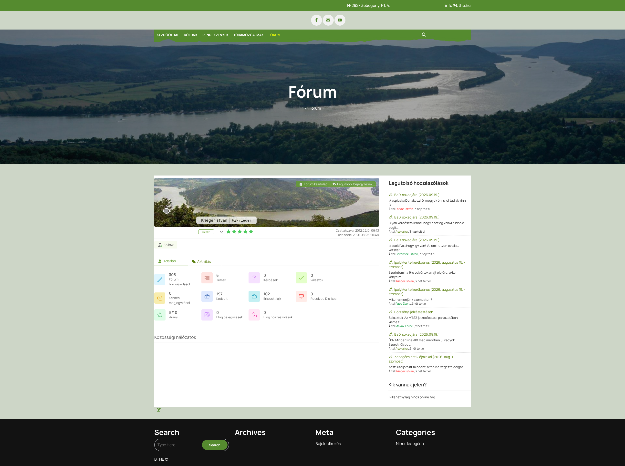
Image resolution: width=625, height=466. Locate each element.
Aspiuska (402, 231)
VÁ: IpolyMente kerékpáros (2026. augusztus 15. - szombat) (427, 264)
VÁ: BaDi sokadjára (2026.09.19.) (414, 194)
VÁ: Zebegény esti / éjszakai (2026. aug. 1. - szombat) (422, 358)
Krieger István (405, 281)
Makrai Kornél (405, 326)
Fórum (275, 34)
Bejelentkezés (328, 443)
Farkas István (404, 209)
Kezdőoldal (168, 34)
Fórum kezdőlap (315, 184)
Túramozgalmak (248, 34)
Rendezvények (215, 34)
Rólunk (191, 34)
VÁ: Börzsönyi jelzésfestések (411, 312)
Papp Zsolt (403, 303)
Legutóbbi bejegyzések (354, 184)
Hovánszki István (407, 254)
